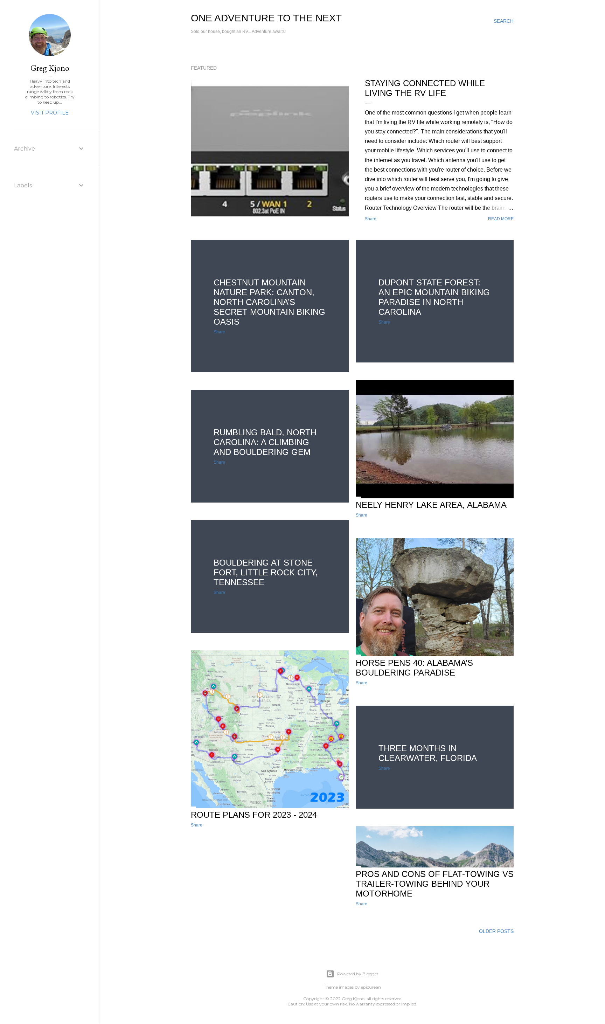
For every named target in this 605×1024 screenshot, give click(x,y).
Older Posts (496, 931)
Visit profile (50, 113)
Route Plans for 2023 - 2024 (254, 814)
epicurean (371, 987)
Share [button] (370, 218)
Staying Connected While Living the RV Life (425, 88)
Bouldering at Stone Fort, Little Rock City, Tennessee (266, 572)
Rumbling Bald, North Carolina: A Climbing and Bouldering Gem (265, 442)
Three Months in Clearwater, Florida (427, 753)
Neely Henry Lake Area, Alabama (431, 505)
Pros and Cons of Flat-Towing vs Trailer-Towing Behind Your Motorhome (435, 883)
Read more (501, 218)
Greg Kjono (353, 998)
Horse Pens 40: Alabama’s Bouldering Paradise (414, 667)
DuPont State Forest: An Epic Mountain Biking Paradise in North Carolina (434, 297)
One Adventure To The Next (266, 18)
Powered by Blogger (357, 973)
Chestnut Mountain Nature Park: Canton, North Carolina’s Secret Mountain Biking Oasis (269, 302)
